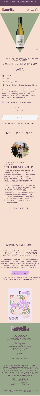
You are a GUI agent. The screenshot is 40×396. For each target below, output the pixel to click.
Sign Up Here (20, 273)
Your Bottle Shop (8, 58)
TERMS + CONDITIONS (20, 379)
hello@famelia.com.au (22, 338)
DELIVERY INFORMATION (20, 384)
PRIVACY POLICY (20, 381)
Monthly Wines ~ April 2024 (25, 59)
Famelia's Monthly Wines (23, 58)
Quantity (20, 107)
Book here (15, 358)
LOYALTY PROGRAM (20, 382)
